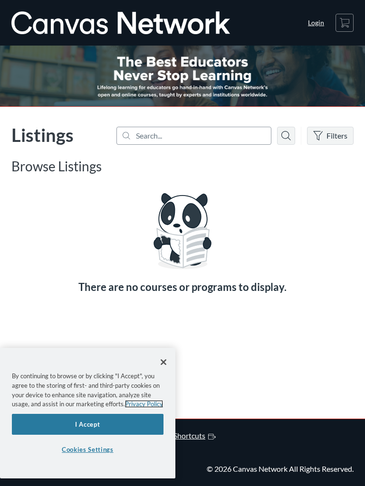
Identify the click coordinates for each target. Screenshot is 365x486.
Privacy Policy (144, 404)
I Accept (87, 424)
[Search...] (193, 136)
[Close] (163, 362)
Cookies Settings (88, 449)
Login (316, 23)
